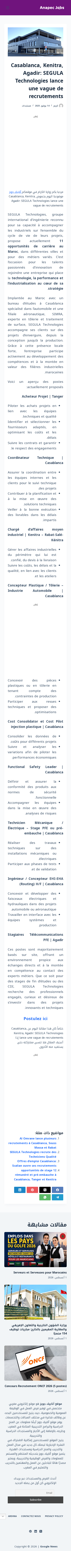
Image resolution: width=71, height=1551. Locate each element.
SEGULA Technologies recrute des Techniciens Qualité (33, 1154)
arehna (12, 1516)
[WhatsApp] (45, 1197)
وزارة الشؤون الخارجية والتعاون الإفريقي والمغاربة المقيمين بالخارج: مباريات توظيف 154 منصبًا (38, 1329)
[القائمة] (7, 7)
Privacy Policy (54, 1516)
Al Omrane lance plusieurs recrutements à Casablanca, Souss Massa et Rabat (32, 1143)
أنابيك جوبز (15, 192)
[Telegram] (57, 1197)
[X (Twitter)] (45, 1190)
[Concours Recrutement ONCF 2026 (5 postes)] (35, 1363)
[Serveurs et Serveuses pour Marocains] (35, 1249)
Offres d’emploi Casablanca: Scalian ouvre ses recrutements (34, 1163)
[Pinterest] (32, 1190)
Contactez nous (31, 1516)
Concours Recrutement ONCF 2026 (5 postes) (36, 1386)
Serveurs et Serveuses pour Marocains (40, 1272)
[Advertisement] (35, 153)
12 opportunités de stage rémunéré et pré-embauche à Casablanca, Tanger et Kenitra (35, 1175)
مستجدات (26, 106)
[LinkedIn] (20, 1190)
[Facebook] (57, 1190)
